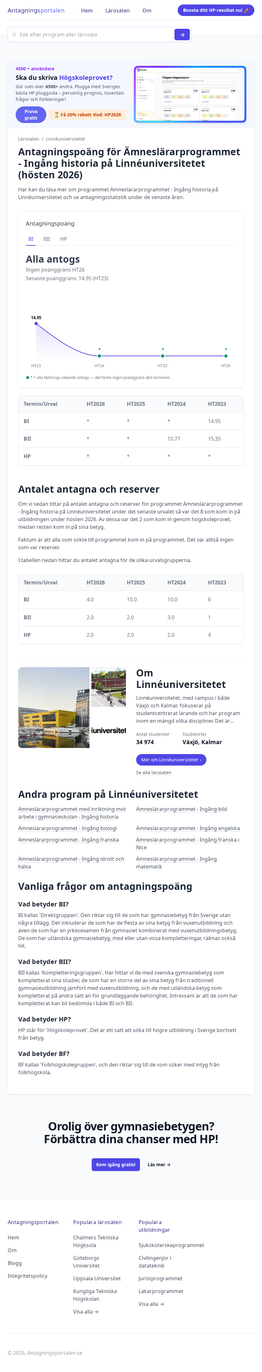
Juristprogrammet (160, 1278)
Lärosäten (28, 139)
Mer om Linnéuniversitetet (171, 760)
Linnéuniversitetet (65, 139)
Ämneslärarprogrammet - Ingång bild (181, 809)
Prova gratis (31, 114)
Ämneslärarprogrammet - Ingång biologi (67, 828)
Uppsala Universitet (97, 1278)
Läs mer (159, 1164)
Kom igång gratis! (115, 1164)
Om (12, 1250)
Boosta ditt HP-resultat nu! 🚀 (216, 10)
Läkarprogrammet (161, 1291)
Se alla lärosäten (154, 772)
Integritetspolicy (27, 1275)
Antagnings (36, 10)
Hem (13, 1237)
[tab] (31, 239)
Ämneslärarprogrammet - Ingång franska (68, 839)
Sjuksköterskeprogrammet (171, 1245)
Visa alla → (86, 1311)
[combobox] (100, 34)
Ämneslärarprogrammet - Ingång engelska (188, 828)
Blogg (15, 1263)
